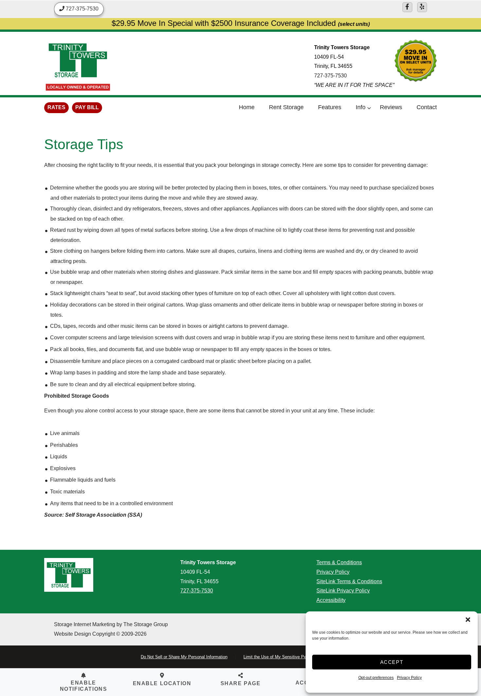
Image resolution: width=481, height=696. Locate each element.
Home (247, 107)
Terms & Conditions (339, 562)
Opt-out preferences (376, 677)
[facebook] (407, 7)
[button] (468, 619)
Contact (427, 107)
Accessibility (331, 600)
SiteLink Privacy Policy (343, 590)
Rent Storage (286, 107)
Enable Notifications (83, 686)
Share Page (241, 683)
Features (329, 107)
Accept (391, 662)
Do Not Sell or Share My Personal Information (184, 656)
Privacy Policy (409, 677)
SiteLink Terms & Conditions (349, 581)
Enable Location (162, 683)
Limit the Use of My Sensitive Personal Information (291, 656)
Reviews (391, 107)
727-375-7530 (330, 75)
